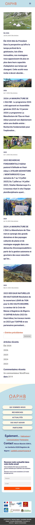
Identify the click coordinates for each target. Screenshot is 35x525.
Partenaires (24, 440)
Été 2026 (6, 33)
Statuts (7, 521)
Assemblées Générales (26, 519)
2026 (5, 90)
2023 (5, 285)
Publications (25, 436)
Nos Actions (15, 35)
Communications (13, 440)
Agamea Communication (20, 523)
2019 (10, 377)
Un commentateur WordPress (16, 373)
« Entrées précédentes (13, 332)
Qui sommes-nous (17, 407)
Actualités (17, 417)
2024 (5, 219)
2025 (5, 152)
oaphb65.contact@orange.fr (21, 451)
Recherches (17, 412)
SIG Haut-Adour (17, 423)
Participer (17, 428)
